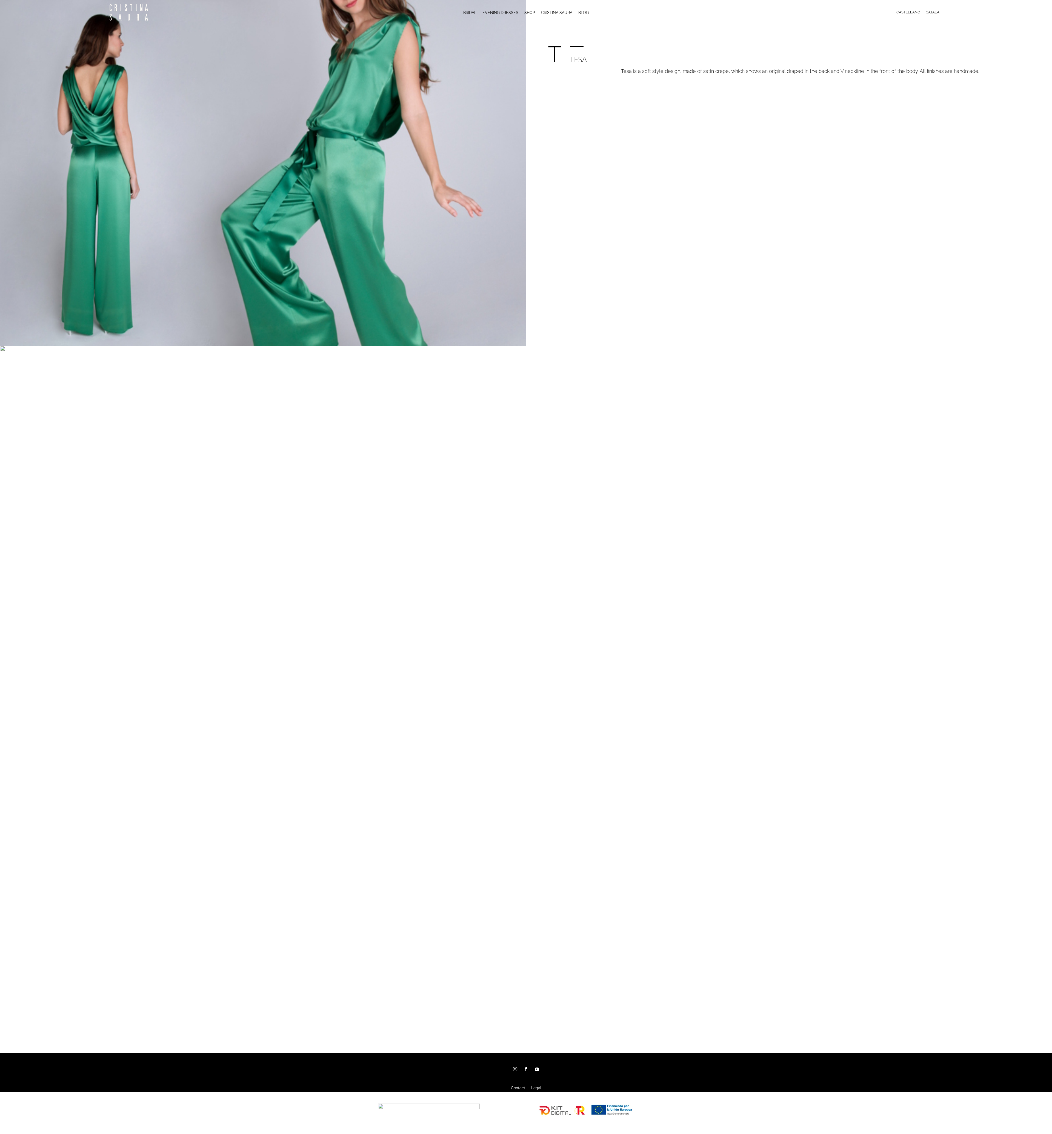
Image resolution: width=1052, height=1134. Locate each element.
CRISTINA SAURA (556, 13)
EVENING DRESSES (500, 13)
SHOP (529, 13)
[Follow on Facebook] (526, 1069)
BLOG (583, 13)
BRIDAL (469, 13)
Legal (536, 1088)
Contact (518, 1088)
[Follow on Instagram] (515, 1069)
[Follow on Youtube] (537, 1069)
